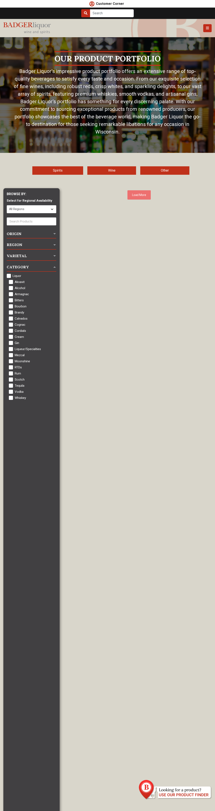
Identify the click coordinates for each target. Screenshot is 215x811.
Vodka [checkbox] (19, 392)
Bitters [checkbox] (19, 300)
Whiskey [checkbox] (20, 398)
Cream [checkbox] (19, 337)
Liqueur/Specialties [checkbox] (28, 349)
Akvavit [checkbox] (20, 282)
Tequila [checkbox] (19, 386)
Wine (111, 170)
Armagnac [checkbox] (22, 294)
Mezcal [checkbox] (20, 355)
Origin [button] (14, 233)
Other (165, 170)
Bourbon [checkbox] (20, 306)
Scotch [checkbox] (20, 379)
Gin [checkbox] (17, 343)
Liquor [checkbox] (17, 276)
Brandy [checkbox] (19, 312)
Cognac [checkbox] (20, 325)
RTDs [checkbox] (18, 367)
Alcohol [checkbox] (20, 288)
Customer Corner (110, 4)
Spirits (58, 170)
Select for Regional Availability (29, 200)
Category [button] (18, 267)
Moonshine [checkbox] (22, 361)
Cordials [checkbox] (20, 331)
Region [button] (14, 244)
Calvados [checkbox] (21, 318)
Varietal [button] (17, 255)
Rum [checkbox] (18, 373)
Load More (139, 195)
